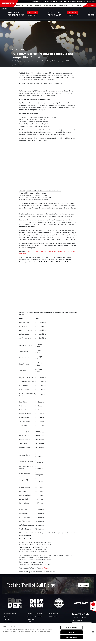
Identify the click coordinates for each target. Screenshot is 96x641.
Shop (66, 5)
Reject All (72, 632)
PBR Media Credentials (35, 617)
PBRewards (53, 617)
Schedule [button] (19, 5)
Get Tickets (32, 12)
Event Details (32, 15)
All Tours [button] (90, 1)
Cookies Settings (71, 627)
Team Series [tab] (4, 8)
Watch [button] (71, 5)
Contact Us (8, 621)
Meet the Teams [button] (50, 5)
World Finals (52, 1)
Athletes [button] (38, 5)
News (61, 5)
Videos (29, 621)
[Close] (93, 632)
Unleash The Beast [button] (38, 1)
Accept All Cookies (71, 637)
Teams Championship (77, 1)
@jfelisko (45, 568)
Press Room (31, 619)
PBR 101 (7, 619)
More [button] (79, 5)
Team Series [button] (63, 1)
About (6, 617)
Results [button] (29, 5)
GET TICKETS (91, 5)
